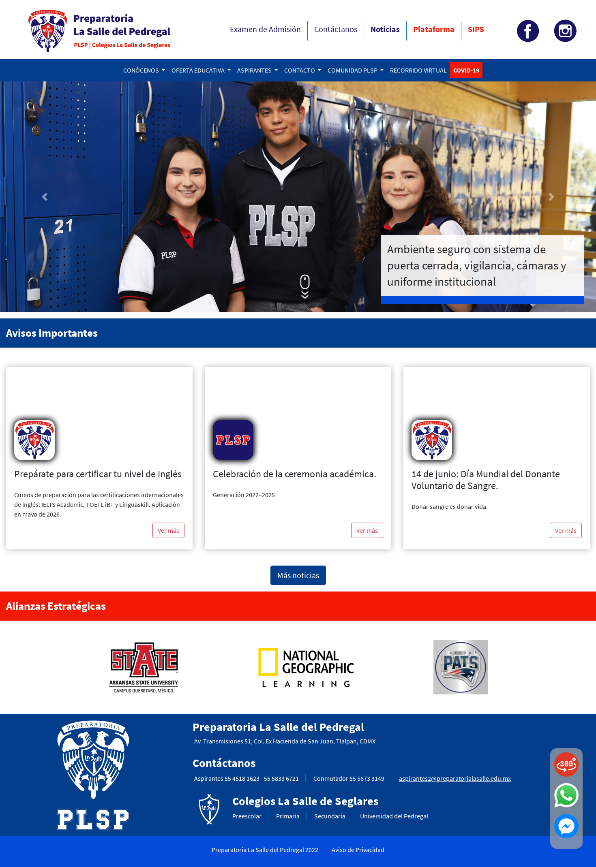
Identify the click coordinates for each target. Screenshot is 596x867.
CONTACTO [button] (300, 70)
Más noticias (298, 575)
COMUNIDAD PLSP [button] (353, 70)
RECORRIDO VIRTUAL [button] (418, 70)
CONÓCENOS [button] (141, 70)
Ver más (168, 530)
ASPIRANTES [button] (255, 70)
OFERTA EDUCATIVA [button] (199, 70)
